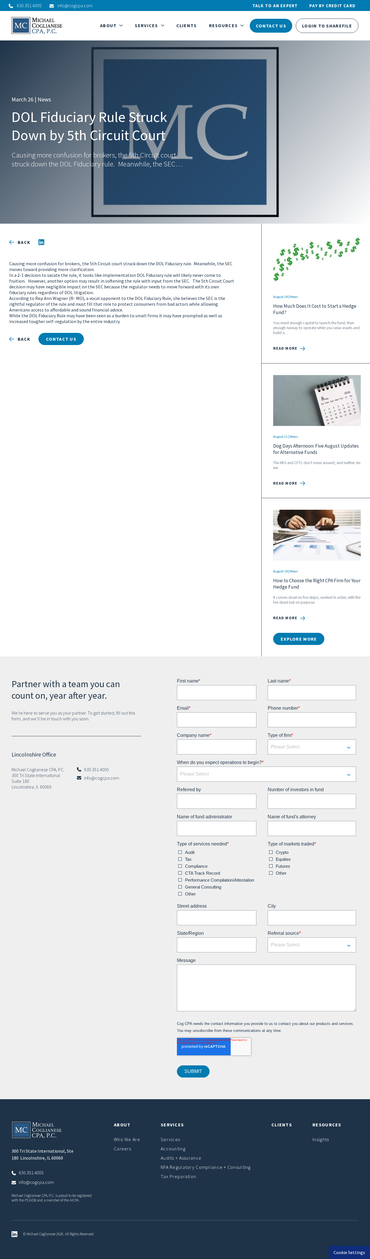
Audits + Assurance (181, 1158)
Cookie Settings (349, 1252)
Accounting (173, 1149)
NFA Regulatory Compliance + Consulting (206, 1167)
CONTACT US (271, 26)
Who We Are (127, 1139)
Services (170, 1139)
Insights (320, 1139)
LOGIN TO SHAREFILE (327, 26)
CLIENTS (186, 25)
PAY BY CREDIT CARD (332, 5)
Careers (122, 1149)
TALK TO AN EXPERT (275, 5)
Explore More (299, 639)
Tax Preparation (178, 1176)
